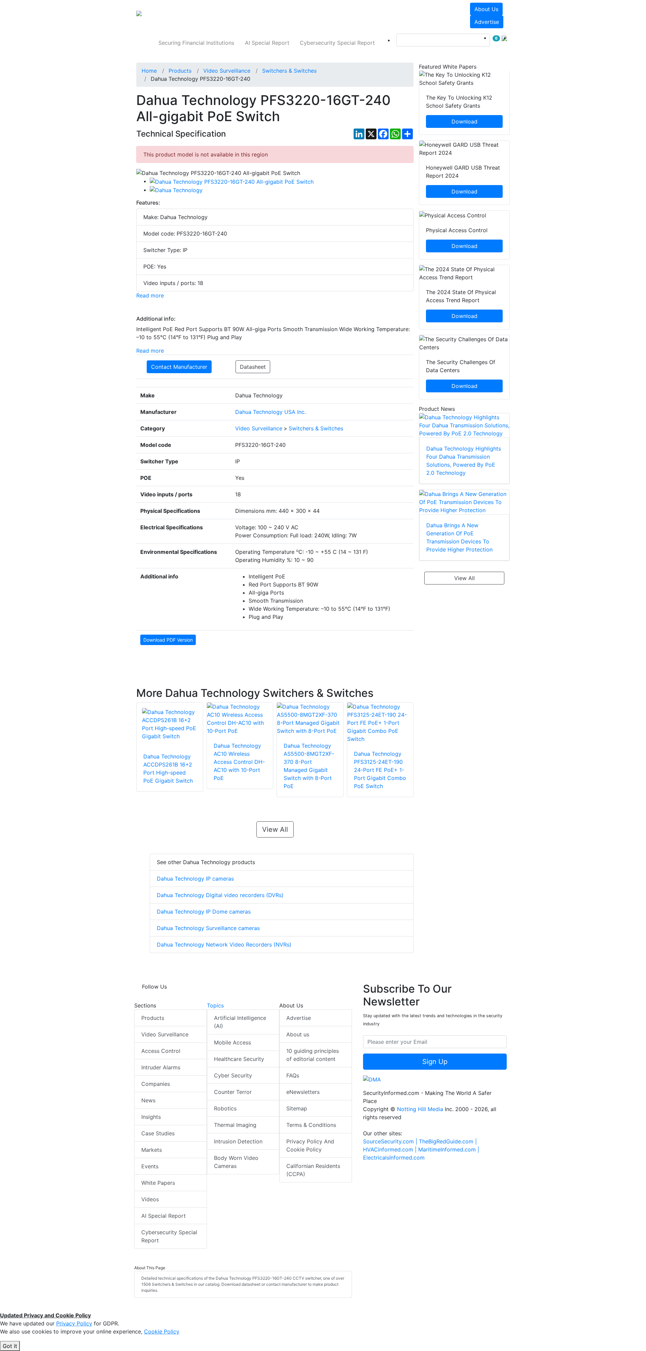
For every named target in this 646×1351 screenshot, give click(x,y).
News (148, 1100)
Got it (10, 1346)
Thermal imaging (235, 1125)
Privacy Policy (74, 1323)
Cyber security (233, 1075)
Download (464, 121)
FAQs (292, 1075)
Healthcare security (239, 1059)
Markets (151, 1149)
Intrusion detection (238, 1141)
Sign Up (434, 1062)
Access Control (160, 1050)
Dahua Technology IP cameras (195, 878)
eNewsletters (303, 1092)
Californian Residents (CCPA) (313, 1170)
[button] (230, 15)
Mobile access (232, 1042)
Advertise (486, 22)
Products (152, 1018)
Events (149, 1166)
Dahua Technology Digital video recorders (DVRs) (220, 895)
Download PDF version (168, 640)
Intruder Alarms (160, 1067)
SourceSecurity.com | (391, 1141)
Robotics (225, 1108)
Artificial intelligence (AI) (240, 1022)
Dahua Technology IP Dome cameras (204, 911)
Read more (150, 295)
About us (486, 9)
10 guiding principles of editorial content (312, 1054)
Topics (215, 1005)
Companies (155, 1083)
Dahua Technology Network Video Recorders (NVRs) (224, 944)
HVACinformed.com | (390, 1149)
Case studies (158, 1133)
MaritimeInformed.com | (448, 1149)
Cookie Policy (161, 1331)
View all (275, 829)
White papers (158, 1182)
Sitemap (296, 1108)
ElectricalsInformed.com (394, 1157)
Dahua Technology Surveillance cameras (208, 928)
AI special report (267, 42)
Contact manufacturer (179, 366)
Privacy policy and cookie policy (310, 1145)
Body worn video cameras (236, 1161)
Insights (151, 1116)
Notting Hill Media (420, 1109)
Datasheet (253, 366)
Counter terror (233, 1092)
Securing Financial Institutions (196, 42)
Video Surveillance (164, 1034)
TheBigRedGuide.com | (448, 1141)
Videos (150, 1199)
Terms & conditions (311, 1125)
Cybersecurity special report (337, 42)
